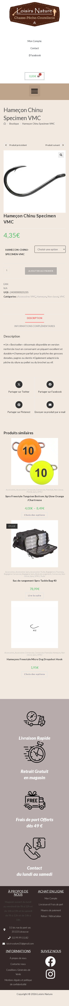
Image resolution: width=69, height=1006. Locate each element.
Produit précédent (18, 145)
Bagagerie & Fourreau (55, 572)
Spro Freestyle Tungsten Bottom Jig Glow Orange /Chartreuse (34, 498)
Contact (34, 48)
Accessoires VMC (27, 296)
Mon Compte (34, 41)
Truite (42, 576)
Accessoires (11, 489)
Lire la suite (34, 595)
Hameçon (42, 296)
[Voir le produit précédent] (6, 145)
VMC (62, 296)
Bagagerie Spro (28, 574)
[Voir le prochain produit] (63, 145)
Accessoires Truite (37, 572)
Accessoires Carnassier (25, 489)
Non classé (53, 296)
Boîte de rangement (43, 574)
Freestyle (49, 489)
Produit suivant (52, 145)
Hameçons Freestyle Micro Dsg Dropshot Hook (34, 659)
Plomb (29, 491)
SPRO (39, 491)
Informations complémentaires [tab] (34, 326)
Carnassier (40, 489)
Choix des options (34, 515)
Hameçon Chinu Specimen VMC (38, 123)
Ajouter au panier (40, 271)
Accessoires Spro (23, 572)
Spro (35, 491)
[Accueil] (5, 123)
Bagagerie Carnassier (12, 574)
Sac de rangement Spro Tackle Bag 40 (34, 580)
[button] (34, 90)
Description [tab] (34, 318)
